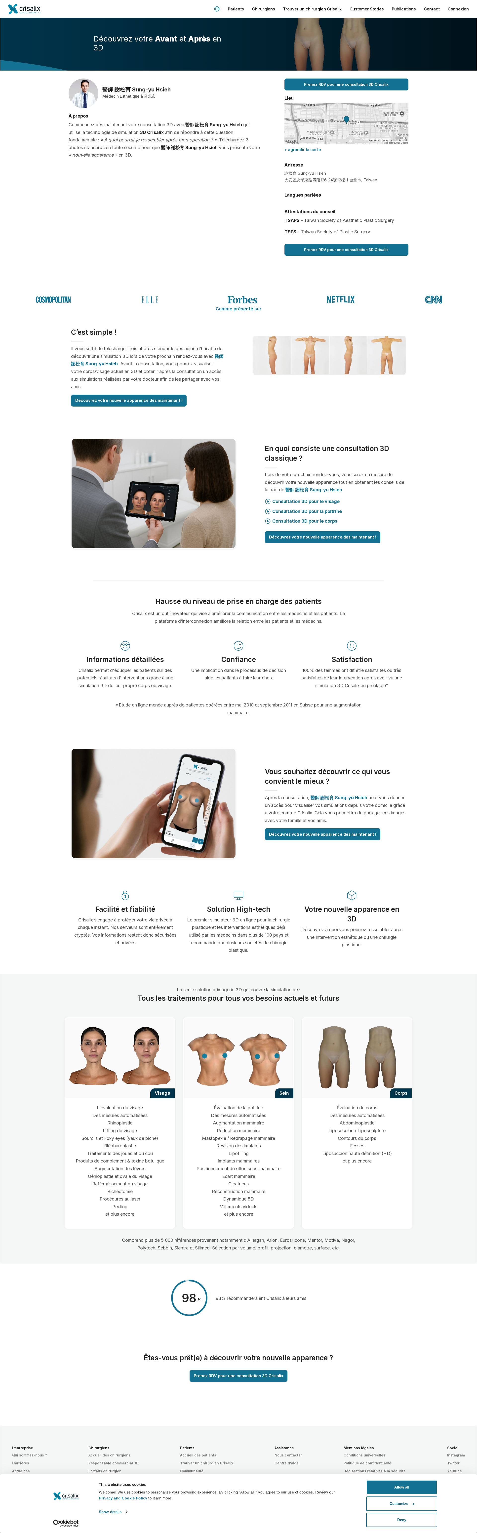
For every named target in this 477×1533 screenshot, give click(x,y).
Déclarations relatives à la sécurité (375, 1471)
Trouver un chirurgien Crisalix (312, 8)
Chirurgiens (263, 8)
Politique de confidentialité (367, 1463)
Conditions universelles (364, 1455)
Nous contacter (288, 1455)
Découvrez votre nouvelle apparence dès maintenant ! (128, 400)
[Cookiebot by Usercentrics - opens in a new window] (66, 1523)
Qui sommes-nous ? (29, 1455)
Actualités (21, 1471)
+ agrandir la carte (302, 149)
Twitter (453, 1463)
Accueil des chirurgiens (109, 1455)
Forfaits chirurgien (104, 1471)
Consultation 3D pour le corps (304, 521)
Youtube (454, 1471)
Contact (432, 8)
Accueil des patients (198, 1455)
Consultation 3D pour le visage (306, 501)
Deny (401, 1520)
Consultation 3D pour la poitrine (307, 511)
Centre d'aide (287, 1463)
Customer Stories (367, 8)
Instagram (456, 1455)
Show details (110, 1512)
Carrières (20, 1463)
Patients (236, 8)
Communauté (191, 1471)
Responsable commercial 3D (113, 1463)
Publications (404, 8)
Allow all (401, 1487)
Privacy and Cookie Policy (123, 1498)
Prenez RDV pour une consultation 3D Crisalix (346, 84)
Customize (399, 1503)
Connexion (458, 8)
